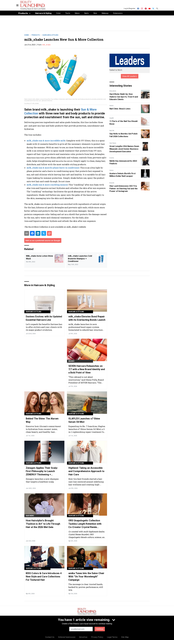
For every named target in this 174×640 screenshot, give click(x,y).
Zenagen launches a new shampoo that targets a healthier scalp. (42, 480)
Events (111, 158)
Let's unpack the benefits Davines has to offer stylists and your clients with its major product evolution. (44, 327)
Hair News (112, 143)
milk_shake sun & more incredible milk (46, 140)
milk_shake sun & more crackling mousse (47, 184)
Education (112, 91)
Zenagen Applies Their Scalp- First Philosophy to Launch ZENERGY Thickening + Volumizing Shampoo (42, 471)
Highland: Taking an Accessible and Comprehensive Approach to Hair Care (86, 471)
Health (111, 118)
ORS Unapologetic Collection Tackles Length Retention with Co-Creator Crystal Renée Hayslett (84, 524)
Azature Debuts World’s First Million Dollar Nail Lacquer (122, 174)
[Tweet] (43, 233)
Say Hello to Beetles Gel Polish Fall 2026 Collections (123, 135)
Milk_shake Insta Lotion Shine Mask (39, 257)
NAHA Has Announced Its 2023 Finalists (123, 162)
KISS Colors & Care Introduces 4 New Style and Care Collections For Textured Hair (43, 576)
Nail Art (111, 130)
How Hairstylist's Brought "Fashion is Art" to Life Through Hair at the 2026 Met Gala (43, 524)
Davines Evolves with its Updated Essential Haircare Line (44, 318)
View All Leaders (129, 76)
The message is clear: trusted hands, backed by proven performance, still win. (85, 587)
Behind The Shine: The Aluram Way (42, 420)
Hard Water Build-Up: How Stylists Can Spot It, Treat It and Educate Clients (123, 97)
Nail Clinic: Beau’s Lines (120, 109)
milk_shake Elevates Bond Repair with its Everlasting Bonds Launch (86, 318)
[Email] (26, 233)
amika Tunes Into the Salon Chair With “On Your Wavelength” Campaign (86, 576)
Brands (111, 183)
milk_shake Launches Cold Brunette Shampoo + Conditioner (80, 258)
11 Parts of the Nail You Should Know (123, 122)
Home (26, 35)
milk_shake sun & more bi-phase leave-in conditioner (53, 167)
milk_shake (46, 45)
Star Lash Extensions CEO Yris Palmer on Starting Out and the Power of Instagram (123, 188)
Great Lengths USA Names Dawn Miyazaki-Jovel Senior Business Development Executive (124, 149)
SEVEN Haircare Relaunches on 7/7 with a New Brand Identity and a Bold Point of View (86, 369)
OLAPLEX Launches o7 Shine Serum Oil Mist (84, 420)
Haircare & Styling (50, 35)
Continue (99, 629)
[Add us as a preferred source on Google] (49, 233)
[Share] (32, 233)
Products (35, 35)
